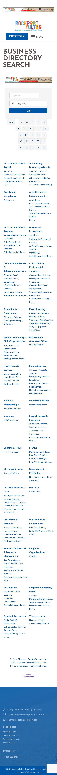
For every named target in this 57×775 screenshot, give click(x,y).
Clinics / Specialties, (12, 374)
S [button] (32, 141)
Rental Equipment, (37, 256)
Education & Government (11, 311)
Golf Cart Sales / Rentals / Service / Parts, (15, 628)
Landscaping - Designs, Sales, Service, (39, 385)
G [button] (24, 128)
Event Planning (37, 309)
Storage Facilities (11, 473)
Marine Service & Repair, (39, 452)
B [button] (27, 122)
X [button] (33, 147)
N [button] (32, 134)
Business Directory (18, 659)
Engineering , (34, 252)
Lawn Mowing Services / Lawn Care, (39, 378)
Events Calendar (35, 659)
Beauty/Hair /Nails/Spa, (14, 495)
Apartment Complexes (10, 193)
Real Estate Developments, (15, 577)
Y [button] (38, 147)
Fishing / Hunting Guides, (14, 633)
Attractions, (34, 200)
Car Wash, (8, 249)
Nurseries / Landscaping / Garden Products (40, 392)
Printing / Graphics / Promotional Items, (38, 173)
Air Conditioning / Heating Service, (40, 247)
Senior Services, (10, 355)
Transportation (37, 616)
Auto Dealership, (11, 252)
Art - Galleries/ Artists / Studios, (39, 208)
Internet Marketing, (12, 295)
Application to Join (11, 739)
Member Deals (9, 742)
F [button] (18, 128)
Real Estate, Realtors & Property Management (15, 552)
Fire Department (36, 344)
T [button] (38, 141)
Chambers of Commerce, (14, 538)
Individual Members (12, 408)
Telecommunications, (13, 292)
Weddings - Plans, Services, (41, 320)
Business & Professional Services (36, 231)
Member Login (9, 731)
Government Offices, (38, 341)
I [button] (35, 128)
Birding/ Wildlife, (11, 620)
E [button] (44, 122)
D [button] (38, 122)
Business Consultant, (13, 527)
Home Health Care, (12, 377)
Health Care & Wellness (11, 367)
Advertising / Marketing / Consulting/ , (40, 179)
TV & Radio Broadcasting (40, 184)
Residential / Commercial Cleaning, (40, 241)
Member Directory (11, 735)
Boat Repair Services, (38, 455)
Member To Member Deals (29, 662)
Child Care (8, 324)
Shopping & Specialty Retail (40, 589)
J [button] (40, 128)
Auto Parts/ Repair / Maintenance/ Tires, (12, 243)
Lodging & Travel (13, 447)
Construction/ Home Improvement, (38, 287)
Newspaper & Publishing (36, 471)
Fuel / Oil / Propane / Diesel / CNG (41, 532)
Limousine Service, (37, 620)
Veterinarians (35, 492)
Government (36, 337)
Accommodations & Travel (14, 165)
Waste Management (38, 405)
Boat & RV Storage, (37, 458)
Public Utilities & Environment (38, 521)
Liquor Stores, (10, 602)
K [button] (46, 128)
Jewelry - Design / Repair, (40, 602)
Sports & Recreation (15, 616)
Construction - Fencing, (39, 299)
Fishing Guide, (10, 623)
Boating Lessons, (11, 359)
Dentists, (8, 384)
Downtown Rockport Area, (41, 599)
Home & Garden (38, 365)
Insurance (9, 415)
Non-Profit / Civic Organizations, (11, 347)
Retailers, (33, 595)
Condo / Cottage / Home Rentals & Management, (14, 176)
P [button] (44, 134)
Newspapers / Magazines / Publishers (40, 479)
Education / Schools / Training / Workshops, (13, 319)
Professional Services (11, 521)
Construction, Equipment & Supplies (36, 267)
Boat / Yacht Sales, (37, 462)
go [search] (29, 110)
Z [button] (44, 147)
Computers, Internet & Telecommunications (15, 267)
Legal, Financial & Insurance (38, 417)
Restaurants (10, 587)
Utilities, (42, 527)
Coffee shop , (9, 598)
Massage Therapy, (11, 499)
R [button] (27, 141)
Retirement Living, (11, 352)
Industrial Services (39, 400)
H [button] (30, 128)
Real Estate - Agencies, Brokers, (13, 572)
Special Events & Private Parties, (40, 215)
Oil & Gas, (33, 527)
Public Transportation (39, 623)
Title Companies (11, 420)
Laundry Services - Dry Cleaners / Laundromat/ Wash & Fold (14, 509)
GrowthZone (36, 772)
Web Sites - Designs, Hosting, (12, 287)
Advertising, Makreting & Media (39, 165)
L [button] (20, 134)
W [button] (27, 147)
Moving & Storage (13, 469)
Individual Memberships (11, 402)
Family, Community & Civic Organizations (15, 339)
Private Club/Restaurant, (40, 323)
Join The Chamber (39, 666)
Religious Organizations (37, 550)
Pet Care (34, 487)
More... (7, 184)
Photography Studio (13, 541)
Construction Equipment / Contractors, (40, 293)
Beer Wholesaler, (11, 605)
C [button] (32, 122)
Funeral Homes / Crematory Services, (12, 532)
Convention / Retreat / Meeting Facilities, (39, 315)
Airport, (19, 181)
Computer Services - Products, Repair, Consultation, (13, 278)
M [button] (26, 134)
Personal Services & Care (14, 489)
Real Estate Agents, (12, 560)
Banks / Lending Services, (40, 437)
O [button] (38, 134)
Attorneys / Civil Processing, (36, 432)
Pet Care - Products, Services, (38, 371)
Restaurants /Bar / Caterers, (12, 593)
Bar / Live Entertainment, (40, 203)
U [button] (44, 141)
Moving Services (11, 452)
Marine (33, 447)
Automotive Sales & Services (14, 229)
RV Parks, (8, 171)
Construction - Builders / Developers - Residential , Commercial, (40, 278)
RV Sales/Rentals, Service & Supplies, (15, 237)
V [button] (21, 147)
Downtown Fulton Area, (39, 605)
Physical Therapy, (11, 380)
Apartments (9, 200)
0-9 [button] (11, 122)
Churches (33, 556)
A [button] (21, 122)
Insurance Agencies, (37, 427)
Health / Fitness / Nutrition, (15, 502)
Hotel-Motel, (9, 181)
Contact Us (24, 666)
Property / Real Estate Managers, (13, 565)
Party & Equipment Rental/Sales (37, 328)
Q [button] (21, 141)
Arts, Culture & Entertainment (37, 193)
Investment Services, (38, 424)
